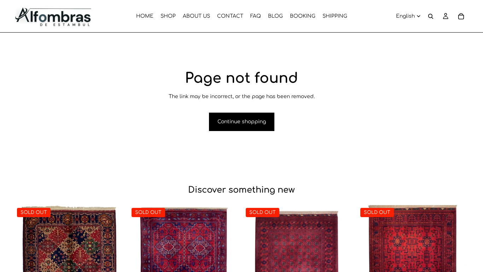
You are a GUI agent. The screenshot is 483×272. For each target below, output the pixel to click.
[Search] (430, 16)
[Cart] (461, 16)
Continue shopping (241, 121)
